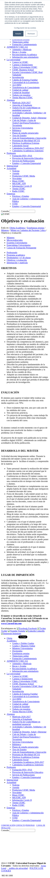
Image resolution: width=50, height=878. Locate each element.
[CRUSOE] (44, 846)
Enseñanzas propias (35, 228)
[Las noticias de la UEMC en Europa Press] (34, 846)
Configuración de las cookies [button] (25, 28)
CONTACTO (20, 825)
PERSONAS (30, 825)
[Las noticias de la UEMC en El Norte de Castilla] (17, 838)
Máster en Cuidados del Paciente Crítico (28, 230)
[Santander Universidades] (42, 853)
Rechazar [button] (31, 33)
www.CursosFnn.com (11, 623)
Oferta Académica (17, 228)
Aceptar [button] (18, 33)
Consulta (5, 211)
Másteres (5, 230)
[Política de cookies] (8, 868)
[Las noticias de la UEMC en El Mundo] (18, 846)
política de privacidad (18, 868)
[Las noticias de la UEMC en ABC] (43, 838)
